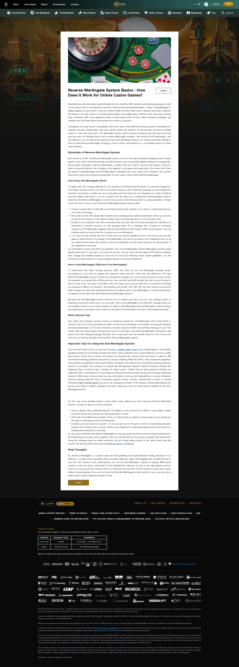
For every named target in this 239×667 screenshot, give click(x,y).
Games (78, 482)
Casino (163, 90)
